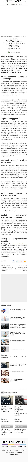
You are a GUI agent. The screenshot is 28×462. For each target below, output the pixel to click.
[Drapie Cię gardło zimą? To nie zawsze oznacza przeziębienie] (5, 318)
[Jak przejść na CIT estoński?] (5, 349)
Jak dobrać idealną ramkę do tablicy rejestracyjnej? (20, 430)
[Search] (25, 2)
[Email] (24, 261)
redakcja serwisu (15, 48)
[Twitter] (17, 261)
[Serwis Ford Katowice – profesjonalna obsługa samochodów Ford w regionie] (21, 400)
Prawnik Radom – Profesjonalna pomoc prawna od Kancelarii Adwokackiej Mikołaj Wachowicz (18, 326)
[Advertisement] (14, 19)
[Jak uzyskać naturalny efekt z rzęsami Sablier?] (5, 380)
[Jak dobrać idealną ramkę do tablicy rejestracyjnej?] (21, 423)
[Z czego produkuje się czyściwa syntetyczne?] (5, 310)
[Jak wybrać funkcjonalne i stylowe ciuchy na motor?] (7, 423)
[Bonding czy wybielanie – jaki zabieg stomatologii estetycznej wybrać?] (5, 334)
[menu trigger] (3, 2)
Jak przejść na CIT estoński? (17, 349)
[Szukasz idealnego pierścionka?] (5, 357)
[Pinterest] (21, 261)
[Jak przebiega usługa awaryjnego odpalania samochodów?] (5, 365)
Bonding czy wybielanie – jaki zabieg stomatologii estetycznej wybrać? (18, 334)
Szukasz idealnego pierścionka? (18, 356)
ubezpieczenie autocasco (20, 244)
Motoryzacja (14, 38)
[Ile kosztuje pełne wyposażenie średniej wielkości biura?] (5, 342)
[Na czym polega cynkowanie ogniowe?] (5, 373)
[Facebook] (13, 261)
